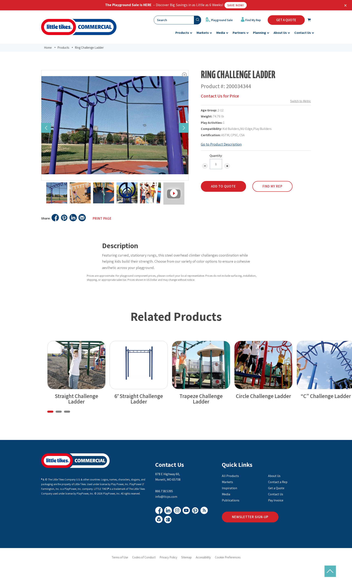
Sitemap (186, 557)
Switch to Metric (300, 101)
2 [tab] (59, 412)
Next (184, 128)
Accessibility (203, 557)
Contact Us (169, 464)
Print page (102, 218)
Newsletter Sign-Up (250, 517)
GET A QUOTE (286, 20)
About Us (274, 476)
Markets (227, 482)
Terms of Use (120, 557)
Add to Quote (223, 186)
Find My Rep (253, 20)
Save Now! (235, 5)
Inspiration (229, 488)
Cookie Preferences (227, 557)
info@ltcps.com (166, 496)
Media (226, 494)
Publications (230, 500)
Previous (46, 128)
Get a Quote (276, 488)
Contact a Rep (277, 482)
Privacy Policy (168, 557)
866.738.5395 (164, 491)
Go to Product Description (221, 144)
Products (63, 47)
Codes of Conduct (143, 557)
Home (48, 47)
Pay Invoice (275, 500)
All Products (230, 476)
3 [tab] (67, 412)
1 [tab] (50, 412)
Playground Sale (221, 20)
